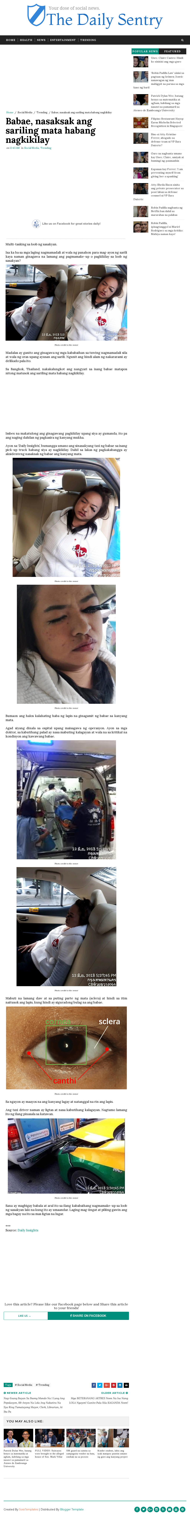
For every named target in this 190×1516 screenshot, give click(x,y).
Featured (172, 51)
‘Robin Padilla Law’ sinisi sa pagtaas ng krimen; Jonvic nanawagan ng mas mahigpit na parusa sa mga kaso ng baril (158, 80)
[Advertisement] (66, 78)
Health (26, 40)
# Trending (42, 1385)
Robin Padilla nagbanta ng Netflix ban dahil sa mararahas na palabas (167, 211)
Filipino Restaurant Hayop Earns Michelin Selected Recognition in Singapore (167, 122)
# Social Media (23, 1385)
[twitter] (143, 1509)
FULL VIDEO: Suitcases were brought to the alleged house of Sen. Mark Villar (49, 1453)
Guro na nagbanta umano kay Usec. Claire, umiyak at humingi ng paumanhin (167, 157)
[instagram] (156, 1509)
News (41, 40)
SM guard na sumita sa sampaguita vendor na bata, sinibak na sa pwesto (80, 1453)
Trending (88, 40)
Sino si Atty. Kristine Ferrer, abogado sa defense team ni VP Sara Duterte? (166, 140)
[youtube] (176, 1509)
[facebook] (137, 1509)
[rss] (163, 1509)
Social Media (25, 112)
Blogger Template (72, 1509)
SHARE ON (89, 1315)
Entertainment (63, 40)
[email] (169, 1509)
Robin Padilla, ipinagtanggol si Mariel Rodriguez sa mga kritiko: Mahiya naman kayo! (167, 228)
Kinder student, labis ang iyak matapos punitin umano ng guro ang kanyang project (113, 1453)
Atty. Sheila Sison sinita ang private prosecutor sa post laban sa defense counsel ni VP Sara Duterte (158, 192)
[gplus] (150, 1509)
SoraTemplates (28, 1509)
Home (10, 40)
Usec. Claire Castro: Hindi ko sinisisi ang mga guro (167, 59)
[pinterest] (182, 1509)
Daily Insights (28, 1230)
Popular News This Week (145, 52)
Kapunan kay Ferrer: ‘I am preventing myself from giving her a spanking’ (167, 172)
